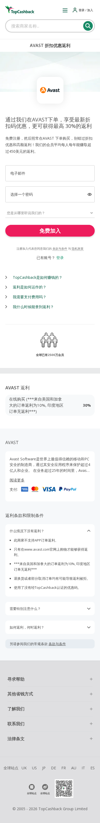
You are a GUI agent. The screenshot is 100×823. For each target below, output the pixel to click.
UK (24, 767)
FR (63, 767)
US (34, 767)
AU (73, 767)
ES (92, 767)
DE (53, 767)
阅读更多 (17, 480)
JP (44, 767)
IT (83, 767)
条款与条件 (60, 248)
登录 (60, 257)
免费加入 (50, 230)
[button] (65, 10)
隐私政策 (77, 248)
